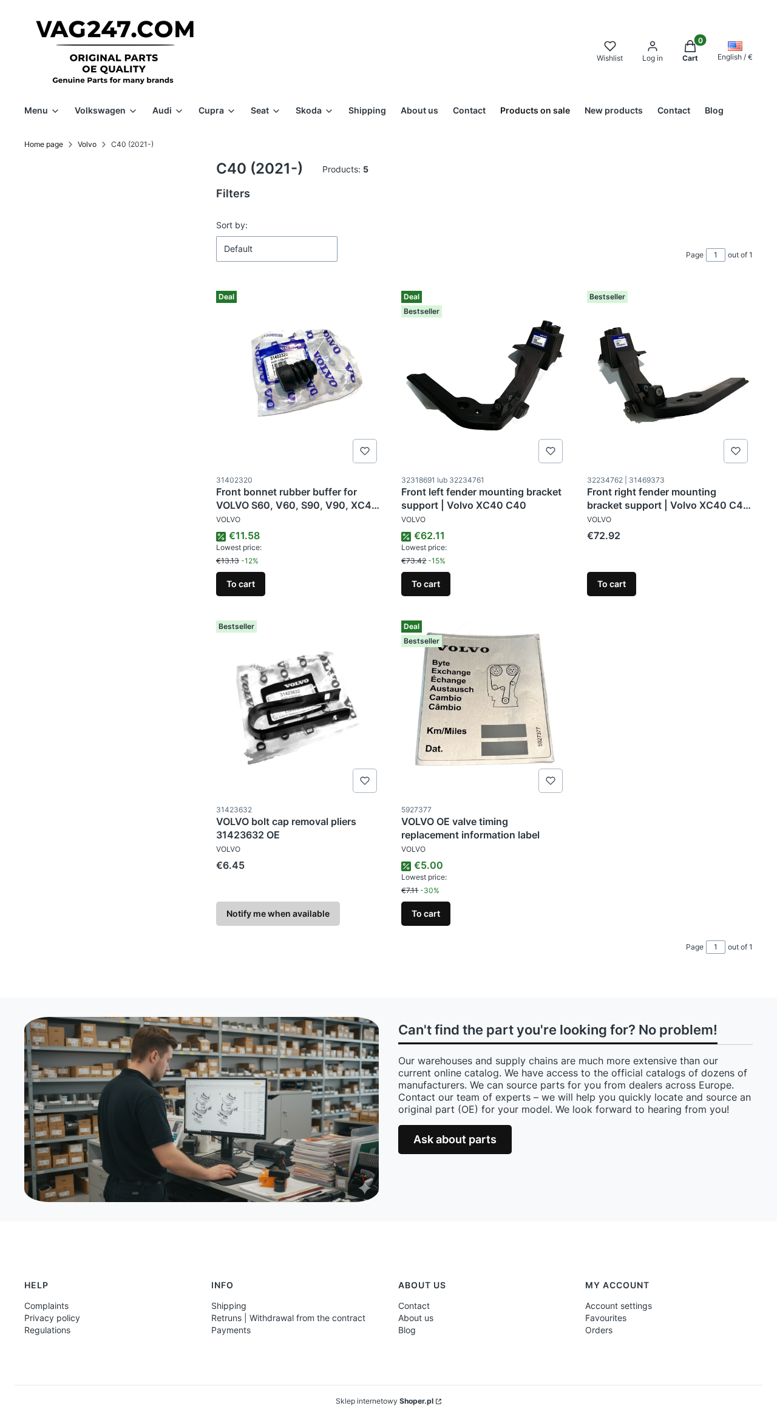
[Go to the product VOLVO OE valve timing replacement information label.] (484, 707)
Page (695, 254)
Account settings (618, 1305)
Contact (414, 1305)
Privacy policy (52, 1318)
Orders (598, 1330)
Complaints (46, 1305)
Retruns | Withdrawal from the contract (288, 1318)
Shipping (228, 1305)
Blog (407, 1330)
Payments (231, 1330)
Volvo (87, 144)
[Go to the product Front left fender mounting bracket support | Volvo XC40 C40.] (484, 377)
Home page (43, 144)
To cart (240, 584)
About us (415, 1318)
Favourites (605, 1318)
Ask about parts (455, 1139)
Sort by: (232, 225)
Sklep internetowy (384, 1400)
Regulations (47, 1330)
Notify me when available (278, 913)
